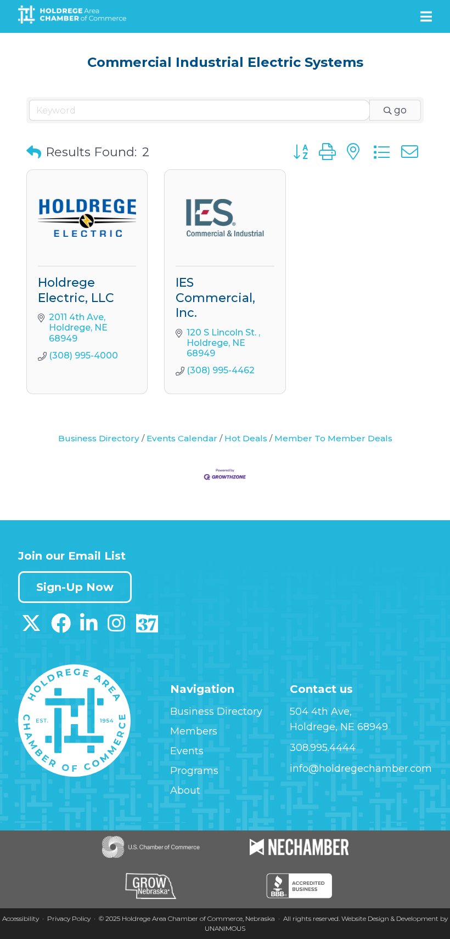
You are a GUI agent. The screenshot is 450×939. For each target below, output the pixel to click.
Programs (194, 771)
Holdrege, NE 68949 (339, 727)
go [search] (400, 110)
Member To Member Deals (333, 438)
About (185, 790)
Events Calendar (182, 438)
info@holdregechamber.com (361, 768)
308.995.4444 (323, 748)
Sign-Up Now (75, 587)
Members (193, 731)
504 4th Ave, (321, 711)
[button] (33, 152)
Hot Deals (245, 438)
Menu (426, 16)
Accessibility (20, 918)
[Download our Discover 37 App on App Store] (146, 627)
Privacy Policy (69, 918)
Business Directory (98, 438)
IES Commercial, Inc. (215, 297)
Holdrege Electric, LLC (76, 290)
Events (187, 751)
